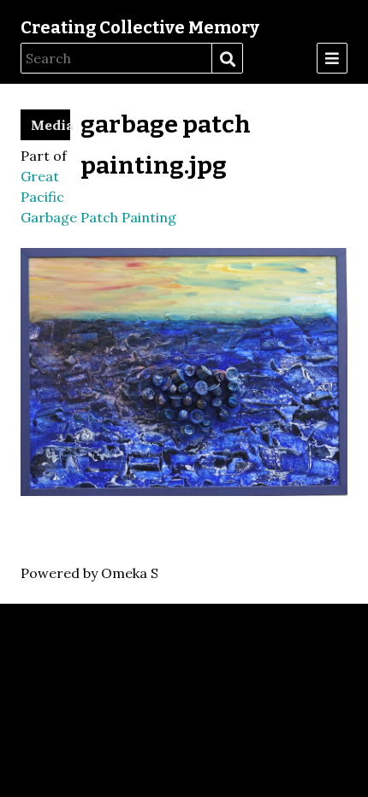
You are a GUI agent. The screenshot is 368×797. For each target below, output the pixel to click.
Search (226, 59)
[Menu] (332, 58)
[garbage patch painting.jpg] (184, 490)
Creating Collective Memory (140, 27)
